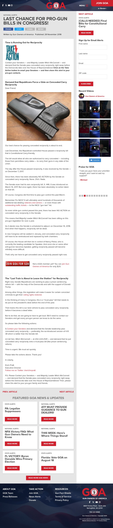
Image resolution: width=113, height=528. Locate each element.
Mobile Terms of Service (89, 520)
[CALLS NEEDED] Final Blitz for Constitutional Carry (93, 23)
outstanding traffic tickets (16, 205)
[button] (80, 196)
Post (20, 29)
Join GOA (102, 3)
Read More (12, 419)
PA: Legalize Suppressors (13, 410)
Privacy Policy (62, 500)
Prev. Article (10, 392)
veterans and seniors (33, 202)
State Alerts (10, 404)
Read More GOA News (38, 478)
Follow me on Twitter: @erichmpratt (20, 370)
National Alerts (10, 15)
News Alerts (34, 496)
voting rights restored (32, 295)
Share (8, 29)
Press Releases (10, 496)
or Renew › (102, 8)
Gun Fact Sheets (63, 493)
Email (31, 29)
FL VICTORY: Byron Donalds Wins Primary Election (18, 459)
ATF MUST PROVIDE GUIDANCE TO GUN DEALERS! (54, 410)
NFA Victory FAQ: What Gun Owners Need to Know (19, 434)
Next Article (67, 392)
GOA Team (8, 493)
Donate (32, 500)
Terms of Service (63, 496)
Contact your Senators (16, 329)
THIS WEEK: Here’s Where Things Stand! (54, 434)
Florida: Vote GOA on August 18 (54, 459)
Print (42, 29)
